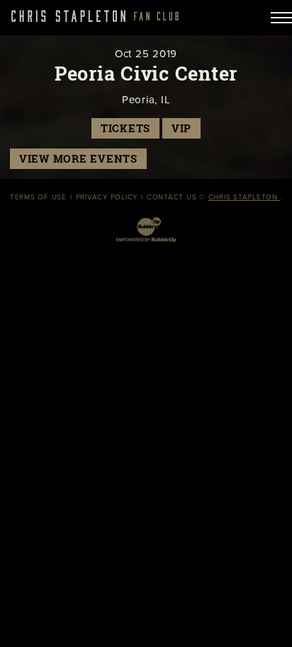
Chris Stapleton (244, 197)
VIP (181, 128)
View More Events (78, 158)
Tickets (125, 128)
